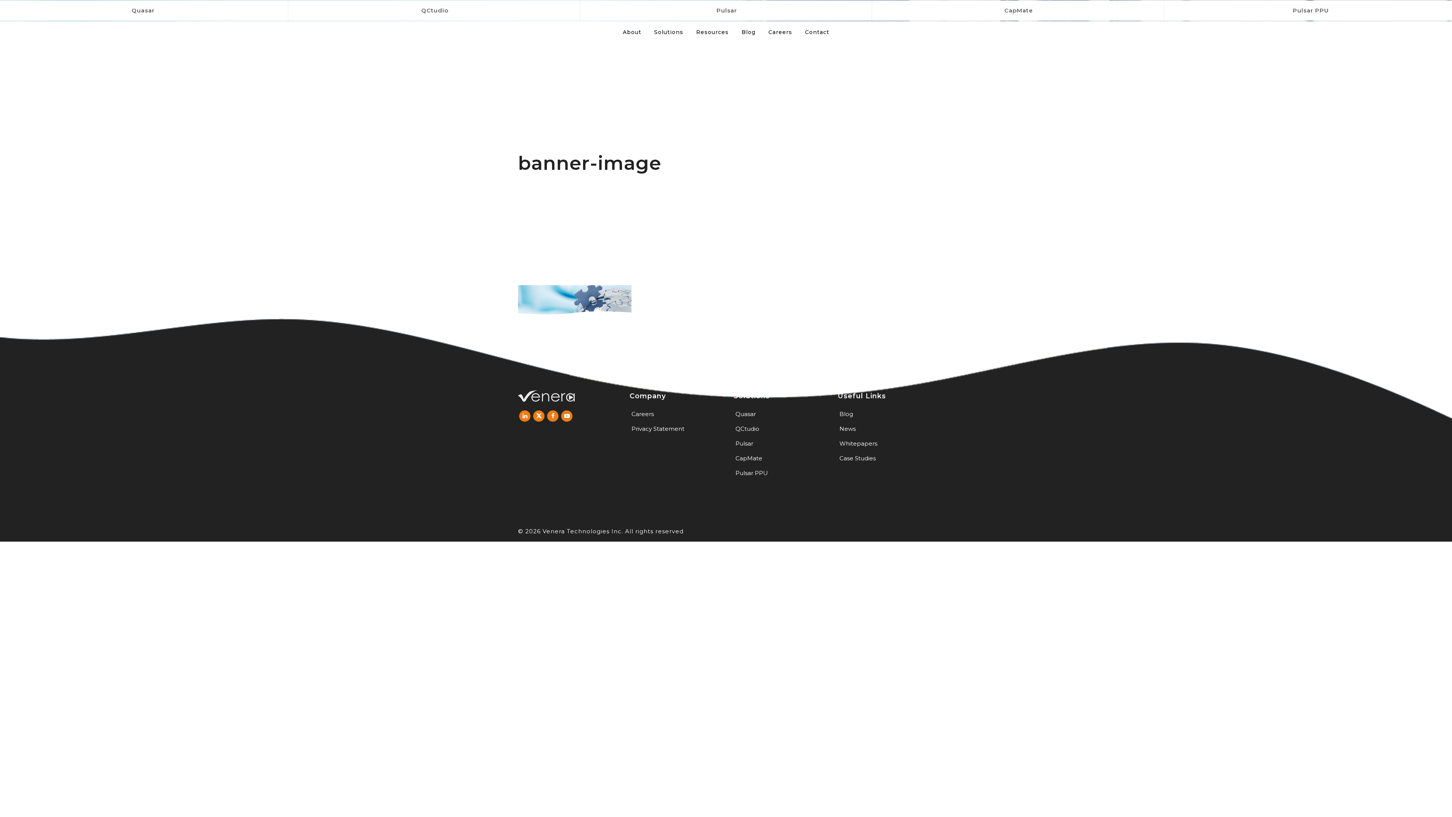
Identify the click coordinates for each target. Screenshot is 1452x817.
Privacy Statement (657, 428)
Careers (642, 414)
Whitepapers (858, 443)
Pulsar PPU (751, 473)
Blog (846, 414)
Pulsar (727, 10)
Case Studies (857, 458)
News (847, 428)
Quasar (745, 414)
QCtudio (434, 10)
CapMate (1018, 10)
